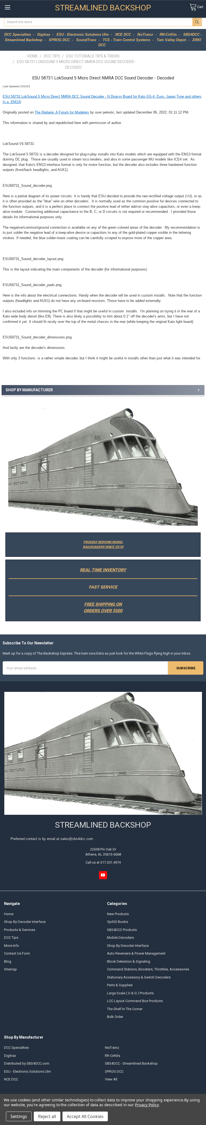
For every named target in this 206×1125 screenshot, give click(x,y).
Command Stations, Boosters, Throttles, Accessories (148, 969)
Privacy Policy (146, 1104)
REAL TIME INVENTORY (103, 569)
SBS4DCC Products (122, 930)
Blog (7, 961)
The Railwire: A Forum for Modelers (62, 112)
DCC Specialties (16, 1048)
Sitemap (10, 969)
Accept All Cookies (85, 1116)
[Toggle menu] (7, 7)
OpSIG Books (117, 922)
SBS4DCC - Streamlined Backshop (131, 1063)
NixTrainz (112, 1048)
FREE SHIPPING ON (103, 604)
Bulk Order (115, 1017)
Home (8, 914)
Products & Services (19, 930)
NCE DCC (11, 1079)
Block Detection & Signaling (128, 961)
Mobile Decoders (120, 938)
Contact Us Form (17, 953)
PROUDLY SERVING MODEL (103, 542)
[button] (103, 467)
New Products (118, 914)
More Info (11, 946)
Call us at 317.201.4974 (103, 862)
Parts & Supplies (120, 985)
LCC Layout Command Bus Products (135, 1001)
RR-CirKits (112, 1056)
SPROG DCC (114, 1071)
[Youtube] (103, 875)
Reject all (47, 1116)
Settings (18, 1116)
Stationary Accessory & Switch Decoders (139, 977)
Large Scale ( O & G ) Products (130, 993)
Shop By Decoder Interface (25, 922)
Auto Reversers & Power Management (136, 953)
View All (111, 1079)
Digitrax (10, 1056)
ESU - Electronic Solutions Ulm (27, 1071)
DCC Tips (11, 938)
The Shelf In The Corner (124, 1009)
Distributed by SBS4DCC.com (26, 1063)
